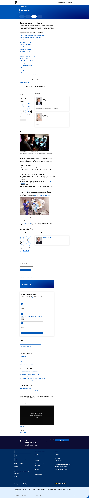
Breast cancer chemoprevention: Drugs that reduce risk (30, 344)
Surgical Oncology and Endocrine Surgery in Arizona (31, 74)
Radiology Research (24, 82)
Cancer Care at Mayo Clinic (26, 42)
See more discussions (32, 332)
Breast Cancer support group (35, 297)
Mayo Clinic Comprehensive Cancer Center (29, 191)
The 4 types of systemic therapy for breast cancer (29, 374)
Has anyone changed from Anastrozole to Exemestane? (31, 316)
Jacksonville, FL (23, 96)
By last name (22, 101)
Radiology (22, 70)
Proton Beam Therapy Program (27, 65)
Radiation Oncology (24, 67)
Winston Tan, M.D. (46, 98)
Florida (21, 256)
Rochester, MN (23, 98)
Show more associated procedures (26, 364)
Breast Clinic (22, 40)
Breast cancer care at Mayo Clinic (26, 266)
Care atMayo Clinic (39, 16)
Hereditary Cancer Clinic (25, 49)
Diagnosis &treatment (28, 16)
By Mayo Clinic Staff (23, 263)
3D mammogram (23, 356)
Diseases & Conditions (23, 6)
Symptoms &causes (22, 16)
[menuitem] (22, 16)
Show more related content (25, 349)
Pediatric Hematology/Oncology (27, 60)
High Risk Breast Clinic (25, 51)
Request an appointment (25, 269)
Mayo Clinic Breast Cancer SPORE (42, 195)
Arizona (21, 254)
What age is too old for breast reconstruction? (30, 306)
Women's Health (23, 77)
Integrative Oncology (24, 53)
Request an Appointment (24, 12)
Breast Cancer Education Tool (25, 346)
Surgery (21, 72)
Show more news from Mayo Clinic (26, 380)
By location (21, 94)
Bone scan (22, 359)
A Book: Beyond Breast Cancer (25, 388)
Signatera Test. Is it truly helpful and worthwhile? (30, 325)
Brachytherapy (22, 361)
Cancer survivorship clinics (26, 44)
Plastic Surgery (23, 63)
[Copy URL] (43, 415)
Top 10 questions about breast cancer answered (29, 371)
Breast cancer (25, 10)
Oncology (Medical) (24, 58)
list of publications (26, 223)
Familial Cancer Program (25, 46)
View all (21, 259)
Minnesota (21, 257)
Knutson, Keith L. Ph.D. (46, 237)
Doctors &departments (34, 16)
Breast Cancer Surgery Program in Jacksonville (30, 37)
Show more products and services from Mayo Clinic (29, 390)
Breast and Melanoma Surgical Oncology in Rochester (32, 35)
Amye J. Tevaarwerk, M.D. (47, 113)
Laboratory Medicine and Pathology (28, 56)
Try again (37, 417)
